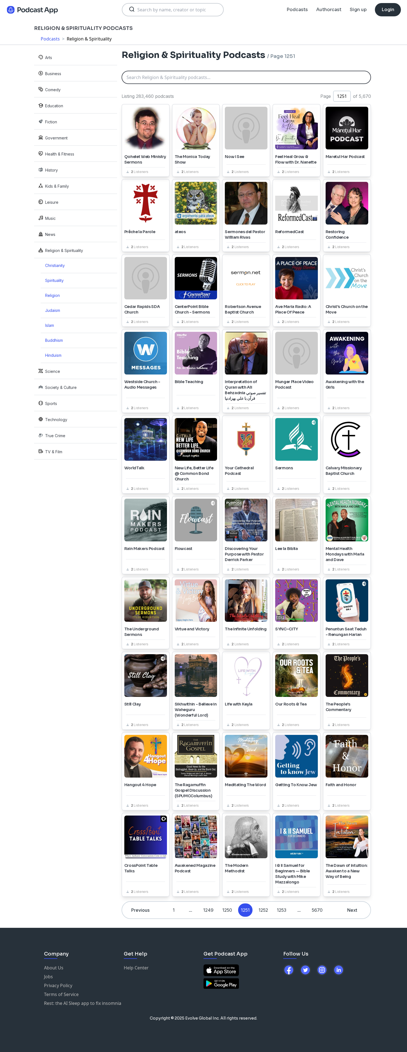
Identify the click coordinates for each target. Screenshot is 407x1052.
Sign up (358, 9)
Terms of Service (61, 994)
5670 (317, 910)
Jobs (48, 977)
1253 (281, 910)
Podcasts (297, 9)
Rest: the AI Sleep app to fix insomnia (82, 1003)
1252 (263, 910)
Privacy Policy (58, 985)
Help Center (136, 968)
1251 (245, 910)
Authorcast (328, 9)
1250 (227, 910)
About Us (53, 968)
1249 (208, 910)
